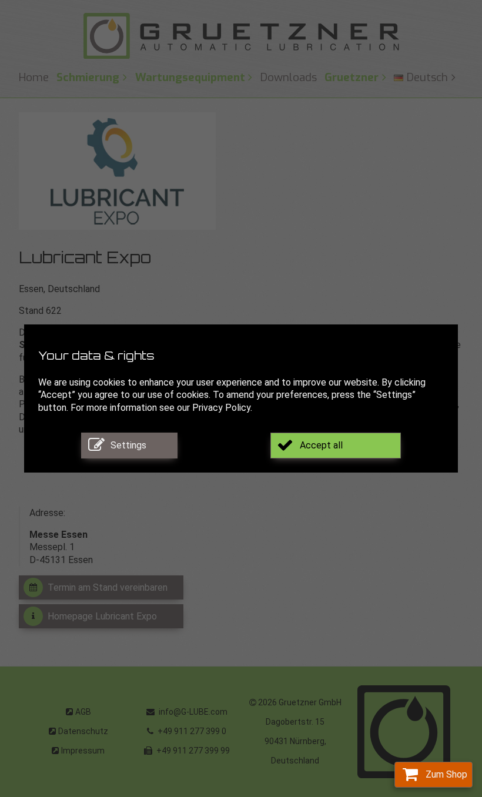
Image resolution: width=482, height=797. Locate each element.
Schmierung (87, 77)
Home (34, 77)
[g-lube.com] (241, 36)
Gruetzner (351, 77)
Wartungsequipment (190, 77)
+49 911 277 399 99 (192, 750)
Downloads (288, 77)
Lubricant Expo (85, 259)
